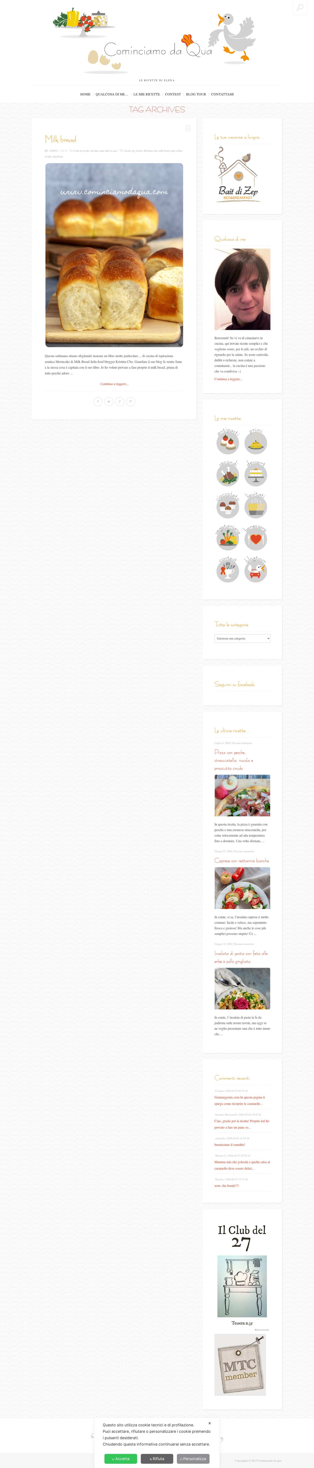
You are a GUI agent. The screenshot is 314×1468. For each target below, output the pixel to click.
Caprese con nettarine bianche (241, 860)
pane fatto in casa (108, 150)
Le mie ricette (147, 94)
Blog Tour (196, 94)
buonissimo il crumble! (229, 1144)
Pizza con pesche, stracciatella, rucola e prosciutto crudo (233, 760)
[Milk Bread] (114, 255)
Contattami (222, 94)
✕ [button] (209, 1423)
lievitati (94, 150)
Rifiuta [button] (158, 1458)
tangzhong (58, 156)
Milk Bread (60, 139)
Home (85, 94)
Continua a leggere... (114, 384)
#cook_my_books (133, 150)
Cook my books (81, 150)
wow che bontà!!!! (226, 1185)
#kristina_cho (150, 150)
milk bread (164, 150)
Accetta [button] (122, 1458)
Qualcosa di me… (112, 94)
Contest (173, 94)
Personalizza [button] (194, 1458)
